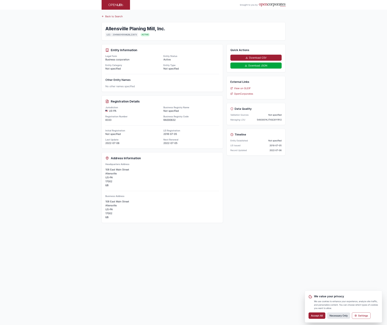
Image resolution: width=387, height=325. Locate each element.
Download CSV (258, 57)
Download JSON (257, 65)
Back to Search (114, 16)
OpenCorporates (243, 93)
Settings (363, 315)
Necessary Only (339, 315)
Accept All (317, 315)
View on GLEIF (242, 88)
